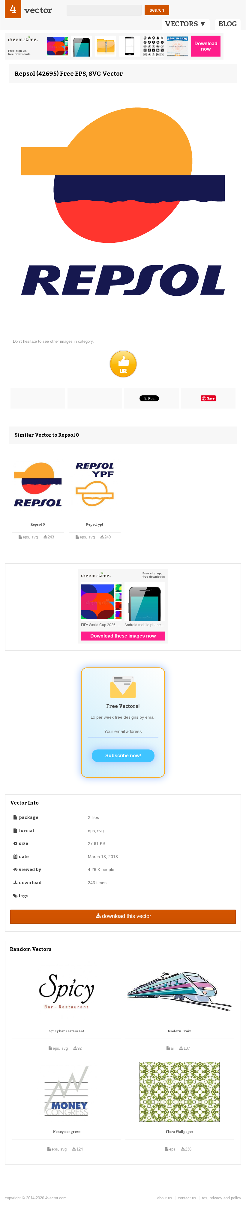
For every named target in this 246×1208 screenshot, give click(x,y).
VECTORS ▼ (185, 24)
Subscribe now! (123, 755)
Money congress (66, 1132)
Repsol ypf (94, 524)
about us (164, 1198)
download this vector (126, 916)
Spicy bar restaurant (66, 1031)
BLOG (227, 24)
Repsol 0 (38, 524)
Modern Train (179, 1031)
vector (38, 10)
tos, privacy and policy (221, 1198)
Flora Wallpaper (180, 1132)
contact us (187, 1198)
